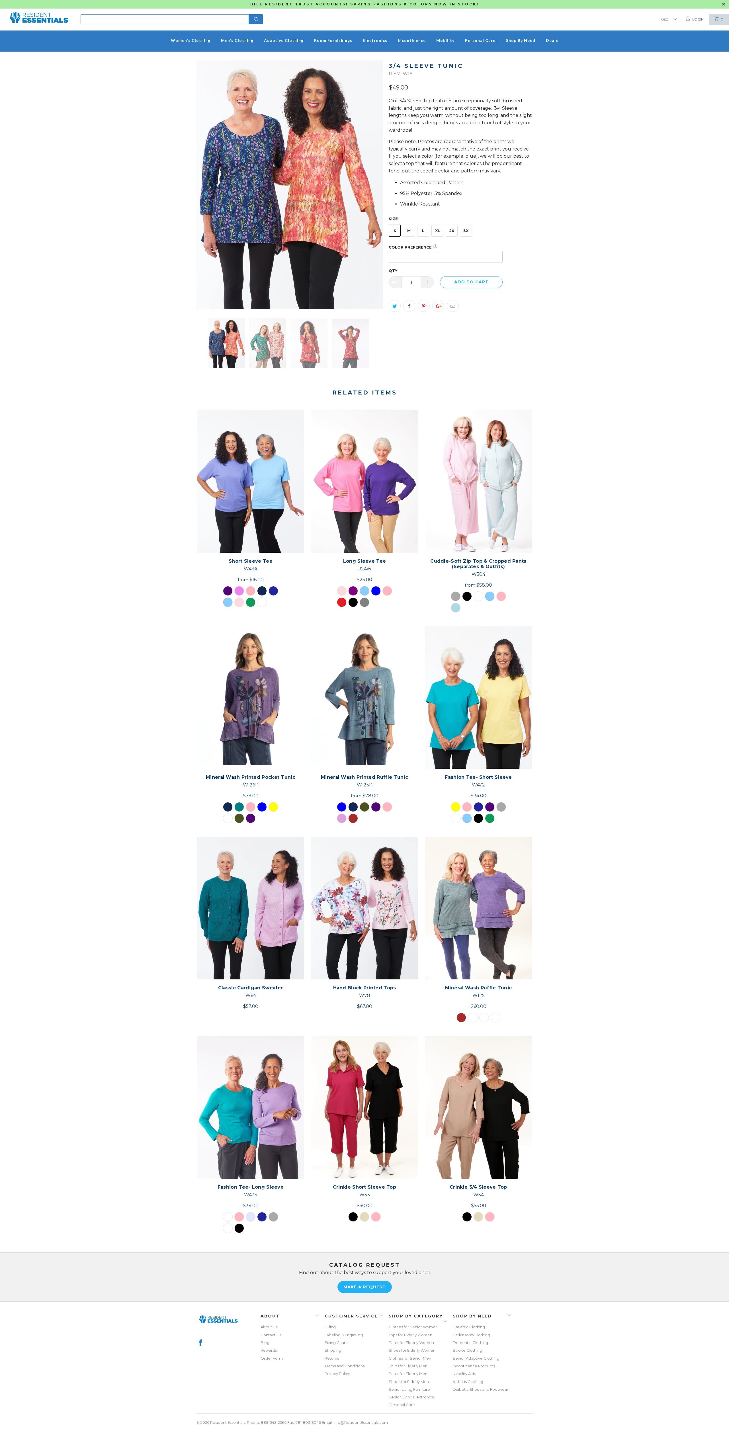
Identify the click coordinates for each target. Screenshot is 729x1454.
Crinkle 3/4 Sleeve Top (478, 1107)
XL (437, 230)
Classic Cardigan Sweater (250, 908)
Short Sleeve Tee (250, 481)
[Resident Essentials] (39, 14)
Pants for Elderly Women (411, 1342)
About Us (269, 1327)
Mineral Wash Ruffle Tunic (478, 908)
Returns (332, 1358)
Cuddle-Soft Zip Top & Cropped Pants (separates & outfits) (478, 481)
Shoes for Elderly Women (412, 1350)
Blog (265, 1342)
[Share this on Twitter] (395, 306)
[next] (373, 185)
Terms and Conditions (344, 1366)
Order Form (272, 1358)
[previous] (206, 185)
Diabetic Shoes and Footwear (480, 1389)
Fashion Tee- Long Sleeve (250, 1107)
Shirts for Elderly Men (408, 1366)
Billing (330, 1327)
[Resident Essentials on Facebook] (200, 1343)
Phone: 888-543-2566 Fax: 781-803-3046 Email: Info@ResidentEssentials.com (317, 1422)
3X (465, 230)
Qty (393, 270)
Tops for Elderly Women (410, 1335)
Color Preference (410, 247)
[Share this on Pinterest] (424, 306)
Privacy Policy (337, 1373)
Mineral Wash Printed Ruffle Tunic (364, 697)
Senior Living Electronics (411, 1397)
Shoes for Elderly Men (409, 1381)
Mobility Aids (464, 1373)
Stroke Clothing (467, 1350)
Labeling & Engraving (344, 1335)
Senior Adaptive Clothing (476, 1358)
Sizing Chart (336, 1342)
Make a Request (364, 1287)
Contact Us (271, 1335)
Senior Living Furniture (409, 1389)
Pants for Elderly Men (408, 1373)
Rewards (269, 1350)
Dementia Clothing (470, 1342)
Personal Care (402, 1404)
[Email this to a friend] (453, 306)
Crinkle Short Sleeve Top (364, 1107)
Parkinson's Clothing (471, 1335)
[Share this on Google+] (438, 306)
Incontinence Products (474, 1366)
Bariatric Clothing (469, 1327)
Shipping (333, 1350)
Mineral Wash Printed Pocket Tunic (250, 697)
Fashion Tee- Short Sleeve (478, 697)
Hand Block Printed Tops (364, 908)
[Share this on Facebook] (409, 306)
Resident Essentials (227, 1422)
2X (451, 230)
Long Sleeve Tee (364, 481)
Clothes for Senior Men (410, 1358)
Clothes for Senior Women (413, 1327)
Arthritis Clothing (468, 1381)
